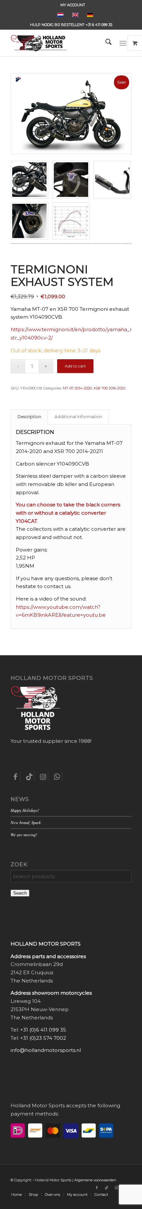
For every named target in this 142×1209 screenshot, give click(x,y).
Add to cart (75, 365)
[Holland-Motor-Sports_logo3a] (59, 43)
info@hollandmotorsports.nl (46, 1050)
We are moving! (24, 834)
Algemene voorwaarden (95, 1180)
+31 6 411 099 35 (99, 24)
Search (20, 893)
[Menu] (123, 43)
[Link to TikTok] (107, 1188)
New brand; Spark (26, 822)
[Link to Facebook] (97, 1188)
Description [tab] (29, 416)
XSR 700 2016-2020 (109, 388)
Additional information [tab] (78, 416)
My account (72, 5)
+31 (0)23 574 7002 (43, 1038)
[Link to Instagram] (117, 1188)
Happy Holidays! (25, 810)
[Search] (105, 43)
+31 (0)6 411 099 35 (43, 1030)
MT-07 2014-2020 (77, 388)
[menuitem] (73, 5)
